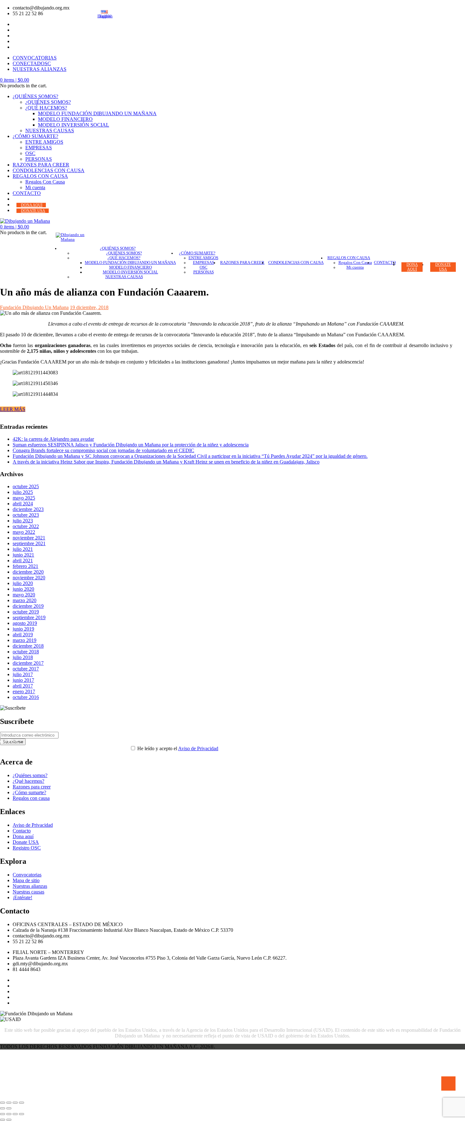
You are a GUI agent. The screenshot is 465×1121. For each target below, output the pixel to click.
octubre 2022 (26, 526)
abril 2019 (23, 634)
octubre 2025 (26, 486)
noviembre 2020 (29, 577)
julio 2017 (23, 674)
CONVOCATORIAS (35, 57)
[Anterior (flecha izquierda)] (2, 1120)
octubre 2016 (26, 697)
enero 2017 (24, 691)
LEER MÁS (12, 409)
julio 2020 (23, 583)
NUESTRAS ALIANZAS (39, 69)
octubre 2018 (26, 651)
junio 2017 (23, 680)
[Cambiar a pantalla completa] (8, 1114)
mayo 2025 (24, 498)
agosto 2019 (25, 623)
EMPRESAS (38, 147)
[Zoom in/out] (21, 1103)
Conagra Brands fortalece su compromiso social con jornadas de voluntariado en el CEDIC (103, 450)
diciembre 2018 (28, 646)
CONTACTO (27, 193)
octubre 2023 (26, 515)
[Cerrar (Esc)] (21, 1114)
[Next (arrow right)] (8, 1108)
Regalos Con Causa (45, 181)
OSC (30, 153)
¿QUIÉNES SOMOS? (35, 96)
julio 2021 (23, 549)
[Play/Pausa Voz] (448, 1083)
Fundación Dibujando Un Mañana (34, 307)
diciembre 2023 (28, 509)
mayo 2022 (24, 532)
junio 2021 (23, 554)
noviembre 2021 (29, 537)
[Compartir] (15, 1114)
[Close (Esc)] (2, 1103)
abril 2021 (23, 560)
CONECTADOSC (32, 63)
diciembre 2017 (28, 663)
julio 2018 (23, 657)
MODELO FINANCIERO (65, 119)
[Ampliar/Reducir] (2, 1114)
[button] (14, 80)
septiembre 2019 (29, 617)
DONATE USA (33, 211)
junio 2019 (23, 629)
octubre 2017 (26, 668)
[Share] (8, 1103)
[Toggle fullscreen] (15, 1103)
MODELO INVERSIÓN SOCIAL (73, 125)
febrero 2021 (25, 566)
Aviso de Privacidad (198, 748)
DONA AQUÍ (31, 205)
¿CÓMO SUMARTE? (35, 136)
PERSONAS (38, 159)
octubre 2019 (26, 611)
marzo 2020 (24, 600)
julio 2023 (23, 520)
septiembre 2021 (29, 543)
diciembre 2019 (28, 606)
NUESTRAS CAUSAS (49, 130)
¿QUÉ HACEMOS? (46, 107)
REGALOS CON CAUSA (40, 176)
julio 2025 (23, 492)
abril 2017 (23, 685)
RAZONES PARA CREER (41, 164)
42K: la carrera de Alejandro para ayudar (53, 439)
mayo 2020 (24, 594)
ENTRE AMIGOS (44, 142)
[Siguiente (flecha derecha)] (8, 1120)
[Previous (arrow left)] (2, 1108)
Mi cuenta (35, 187)
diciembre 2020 (28, 572)
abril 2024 (23, 503)
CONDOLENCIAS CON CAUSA (48, 170)
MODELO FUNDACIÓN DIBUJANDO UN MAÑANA (97, 113)
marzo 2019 (24, 640)
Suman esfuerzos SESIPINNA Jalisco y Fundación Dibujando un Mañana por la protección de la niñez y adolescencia (131, 444)
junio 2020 (23, 589)
